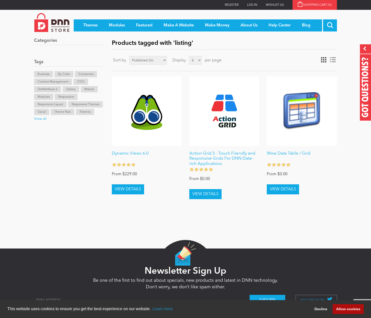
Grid (324, 60)
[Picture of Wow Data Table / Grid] (302, 111)
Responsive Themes (85, 104)
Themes (85, 112)
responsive (66, 96)
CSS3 (81, 81)
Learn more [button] (162, 309)
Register (231, 5)
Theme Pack (62, 112)
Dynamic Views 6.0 (130, 153)
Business (43, 74)
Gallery (71, 89)
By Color (64, 74)
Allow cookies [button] (348, 309)
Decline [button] (320, 309)
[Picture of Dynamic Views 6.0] (147, 111)
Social (42, 112)
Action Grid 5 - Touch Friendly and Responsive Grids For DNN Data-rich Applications (222, 158)
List (333, 60)
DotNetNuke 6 (48, 89)
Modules (44, 96)
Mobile (89, 89)
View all (40, 119)
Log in (252, 5)
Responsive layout (50, 104)
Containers (85, 74)
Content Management (53, 81)
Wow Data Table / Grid (288, 153)
